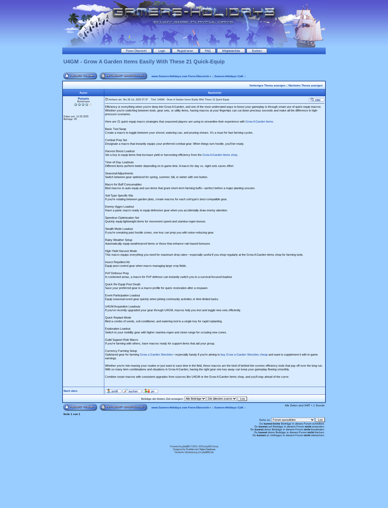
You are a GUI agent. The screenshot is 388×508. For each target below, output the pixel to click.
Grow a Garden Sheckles (156, 354)
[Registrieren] (185, 52)
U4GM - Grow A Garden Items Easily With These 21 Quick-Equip (144, 61)
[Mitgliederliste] (231, 52)
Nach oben (70, 390)
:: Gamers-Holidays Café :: (229, 76)
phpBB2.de (208, 452)
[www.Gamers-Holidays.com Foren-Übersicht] (136, 52)
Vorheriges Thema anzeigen (267, 85)
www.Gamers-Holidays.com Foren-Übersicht (180, 76)
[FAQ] (208, 52)
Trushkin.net (192, 449)
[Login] (162, 52)
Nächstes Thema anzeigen (305, 85)
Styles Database (207, 449)
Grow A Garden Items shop (219, 154)
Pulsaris (83, 98)
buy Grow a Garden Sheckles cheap (244, 354)
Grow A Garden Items (259, 121)
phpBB (186, 446)
